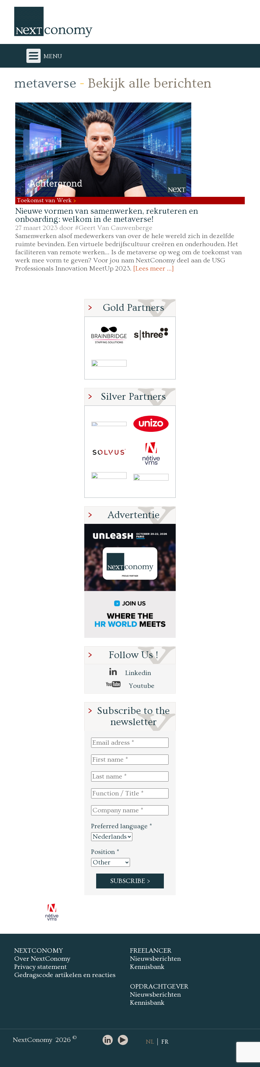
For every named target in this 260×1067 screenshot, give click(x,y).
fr (165, 1041)
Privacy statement (40, 967)
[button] (103, 149)
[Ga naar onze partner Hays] (109, 364)
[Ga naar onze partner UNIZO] (151, 424)
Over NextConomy (42, 958)
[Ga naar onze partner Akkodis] (109, 424)
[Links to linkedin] (109, 1040)
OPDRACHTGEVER (159, 986)
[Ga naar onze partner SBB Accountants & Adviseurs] (151, 482)
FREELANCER (151, 950)
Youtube (140, 686)
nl (150, 1041)
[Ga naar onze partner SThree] (151, 335)
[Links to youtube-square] (124, 1040)
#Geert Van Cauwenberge (113, 228)
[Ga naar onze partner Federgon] (109, 482)
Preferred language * (121, 826)
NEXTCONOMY (38, 950)
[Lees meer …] (153, 268)
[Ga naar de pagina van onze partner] (52, 912)
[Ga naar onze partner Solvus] (109, 453)
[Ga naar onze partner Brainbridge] (109, 335)
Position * (105, 852)
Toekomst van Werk (45, 200)
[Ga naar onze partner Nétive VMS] (151, 453)
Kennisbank (147, 967)
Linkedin (137, 673)
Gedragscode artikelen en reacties (64, 975)
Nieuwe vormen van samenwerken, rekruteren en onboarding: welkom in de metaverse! (106, 215)
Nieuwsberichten (155, 958)
